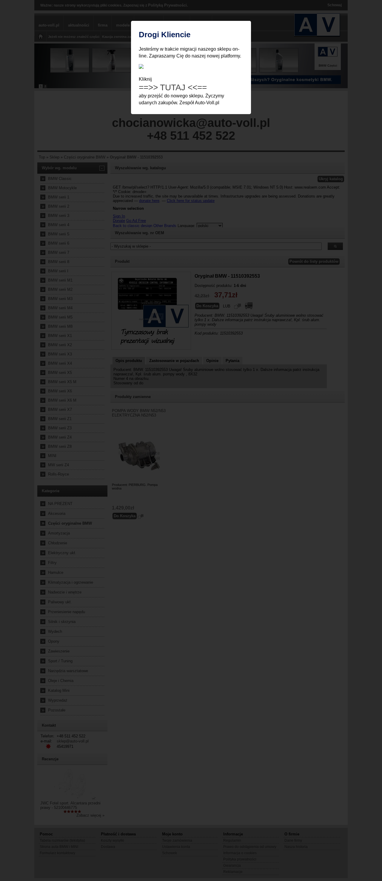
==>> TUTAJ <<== (173, 87)
